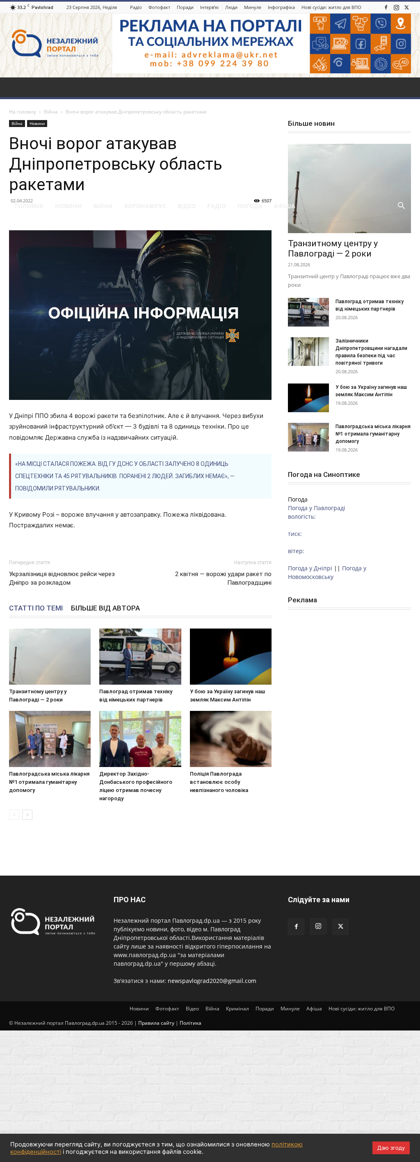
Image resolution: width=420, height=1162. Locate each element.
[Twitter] (406, 7)
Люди (231, 7)
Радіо (136, 7)
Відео (187, 206)
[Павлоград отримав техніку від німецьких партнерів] (140, 657)
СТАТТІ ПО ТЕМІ (36, 608)
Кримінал (237, 1008)
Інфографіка (281, 7)
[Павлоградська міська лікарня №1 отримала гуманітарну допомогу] (50, 739)
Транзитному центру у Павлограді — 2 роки (333, 248)
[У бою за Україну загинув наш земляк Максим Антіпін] (231, 657)
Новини (68, 206)
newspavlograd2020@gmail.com (212, 981)
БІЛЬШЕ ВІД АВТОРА (105, 608)
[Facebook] (385, 7)
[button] (401, 207)
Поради (185, 7)
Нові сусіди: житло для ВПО (331, 7)
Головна (29, 206)
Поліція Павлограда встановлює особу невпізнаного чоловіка (219, 782)
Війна (103, 206)
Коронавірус (145, 206)
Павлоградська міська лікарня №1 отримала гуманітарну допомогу (49, 782)
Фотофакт (159, 7)
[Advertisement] (210, 134)
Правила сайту (156, 1022)
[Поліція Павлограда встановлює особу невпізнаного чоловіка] (231, 739)
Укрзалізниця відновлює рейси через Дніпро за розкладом (62, 578)
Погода (249, 206)
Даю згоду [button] (391, 1147)
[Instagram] (396, 7)
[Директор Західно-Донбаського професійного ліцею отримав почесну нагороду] (140, 739)
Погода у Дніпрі (310, 568)
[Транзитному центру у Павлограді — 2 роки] (50, 657)
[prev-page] (14, 815)
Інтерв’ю (209, 7)
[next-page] (27, 815)
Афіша (284, 206)
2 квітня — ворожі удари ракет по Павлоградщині (223, 578)
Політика (190, 1022)
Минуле (252, 7)
